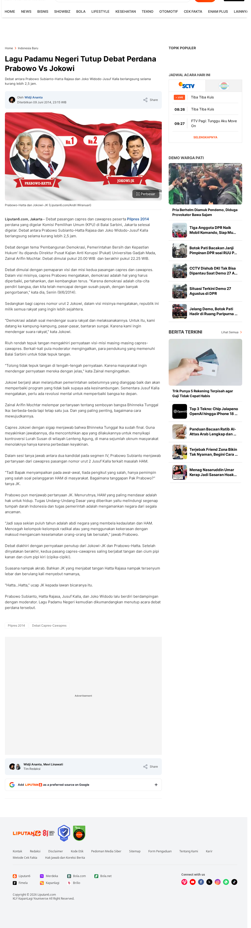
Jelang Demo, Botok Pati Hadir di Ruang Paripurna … (213, 311)
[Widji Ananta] (12, 100)
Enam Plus (218, 11)
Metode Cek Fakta (25, 858)
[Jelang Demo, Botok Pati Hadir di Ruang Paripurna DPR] (179, 311)
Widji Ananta (34, 97)
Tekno (147, 11)
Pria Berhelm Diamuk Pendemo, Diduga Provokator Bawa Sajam (205, 212)
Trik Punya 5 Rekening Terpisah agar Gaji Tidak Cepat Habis (202, 393)
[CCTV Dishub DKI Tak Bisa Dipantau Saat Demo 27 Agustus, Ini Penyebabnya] (179, 270)
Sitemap (134, 851)
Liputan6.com (47, 894)
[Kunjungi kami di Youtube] (193, 882)
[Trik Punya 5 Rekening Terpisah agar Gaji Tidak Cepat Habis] (205, 362)
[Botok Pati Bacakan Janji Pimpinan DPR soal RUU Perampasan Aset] (179, 250)
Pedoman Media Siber (106, 851)
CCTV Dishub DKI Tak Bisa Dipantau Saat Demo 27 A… (213, 270)
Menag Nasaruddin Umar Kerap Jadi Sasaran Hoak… (213, 472)
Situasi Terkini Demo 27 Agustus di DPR (210, 291)
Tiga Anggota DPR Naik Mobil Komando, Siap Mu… (212, 230)
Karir (209, 851)
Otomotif (168, 11)
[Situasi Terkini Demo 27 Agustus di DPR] (179, 291)
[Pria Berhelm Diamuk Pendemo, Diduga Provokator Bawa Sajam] (205, 183)
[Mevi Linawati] (18, 766)
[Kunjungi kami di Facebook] (201, 882)
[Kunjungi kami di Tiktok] (234, 882)
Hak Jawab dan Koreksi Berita (65, 858)
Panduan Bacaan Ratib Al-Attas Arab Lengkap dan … (212, 431)
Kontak (17, 851)
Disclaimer (55, 851)
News (26, 11)
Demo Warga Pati (186, 157)
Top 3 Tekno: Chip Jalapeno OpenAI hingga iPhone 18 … (213, 411)
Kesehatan (125, 11)
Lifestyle (100, 11)
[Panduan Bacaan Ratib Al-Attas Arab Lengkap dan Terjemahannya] (179, 431)
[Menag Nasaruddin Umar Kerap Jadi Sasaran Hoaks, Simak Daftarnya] (179, 472)
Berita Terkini (185, 331)
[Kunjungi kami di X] (209, 882)
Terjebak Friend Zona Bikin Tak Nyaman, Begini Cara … (213, 452)
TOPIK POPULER (182, 48)
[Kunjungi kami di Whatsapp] (226, 882)
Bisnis (42, 11)
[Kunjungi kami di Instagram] (218, 882)
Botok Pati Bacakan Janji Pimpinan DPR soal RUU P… (213, 250)
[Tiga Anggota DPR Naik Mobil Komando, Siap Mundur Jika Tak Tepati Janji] (179, 230)
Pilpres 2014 (138, 219)
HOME (10, 11)
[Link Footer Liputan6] (34, 833)
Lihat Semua (229, 332)
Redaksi (35, 851)
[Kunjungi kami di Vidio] (184, 882)
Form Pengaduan (160, 851)
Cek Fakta (193, 11)
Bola (81, 11)
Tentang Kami (188, 851)
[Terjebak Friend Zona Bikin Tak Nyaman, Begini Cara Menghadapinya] (179, 452)
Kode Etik (77, 851)
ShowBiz (62, 11)
